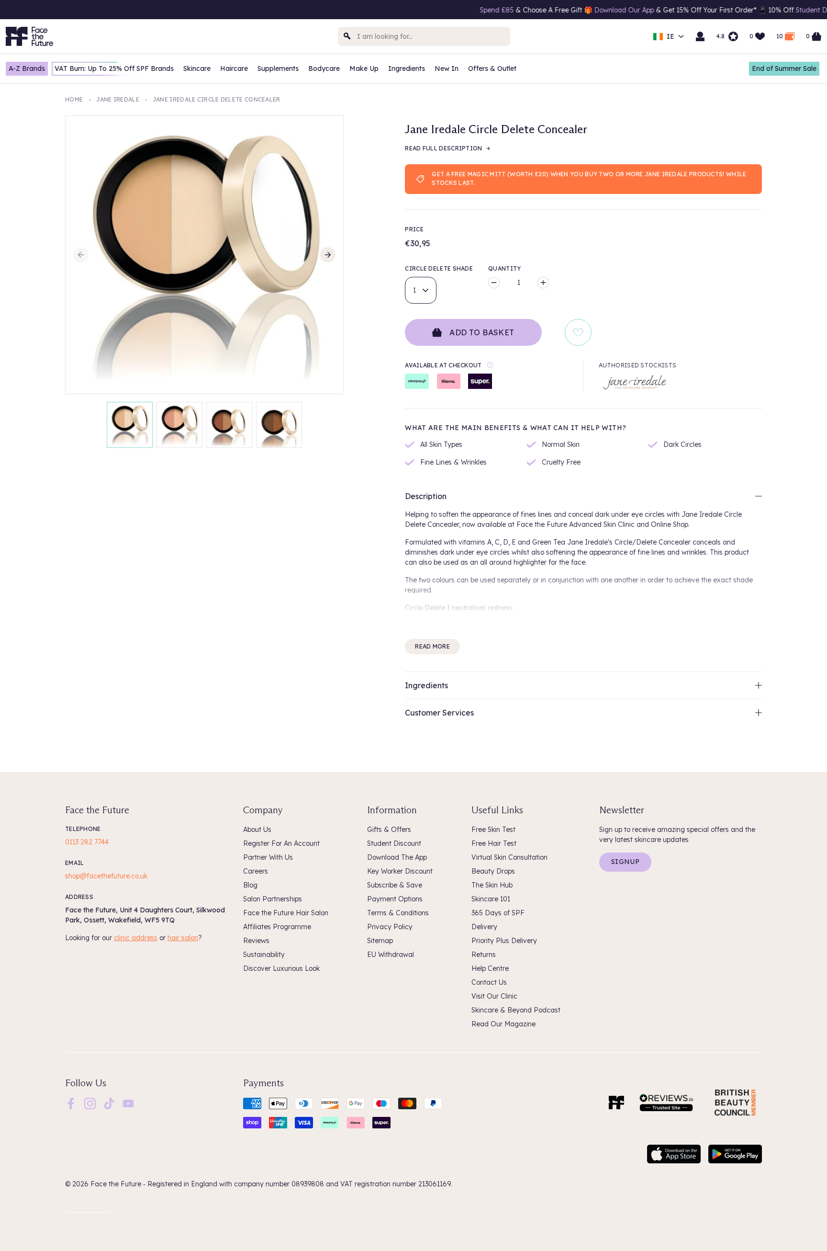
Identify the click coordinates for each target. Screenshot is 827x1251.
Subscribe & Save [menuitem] (394, 885)
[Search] (347, 36)
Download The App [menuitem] (397, 857)
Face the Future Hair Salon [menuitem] (285, 913)
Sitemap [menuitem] (380, 940)
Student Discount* (777, 10)
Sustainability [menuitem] (264, 954)
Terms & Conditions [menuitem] (398, 913)
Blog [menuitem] (250, 885)
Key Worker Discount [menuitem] (400, 871)
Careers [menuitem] (255, 871)
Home (74, 99)
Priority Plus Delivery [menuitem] (504, 940)
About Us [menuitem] (257, 829)
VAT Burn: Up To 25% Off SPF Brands (114, 68)
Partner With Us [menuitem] (268, 857)
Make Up (364, 68)
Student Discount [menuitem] (394, 843)
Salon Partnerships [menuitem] (272, 899)
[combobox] (424, 36)
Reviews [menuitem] (256, 940)
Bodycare (324, 68)
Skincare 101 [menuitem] (490, 899)
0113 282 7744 (87, 842)
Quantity (504, 268)
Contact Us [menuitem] (489, 982)
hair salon (183, 937)
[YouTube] (128, 1102)
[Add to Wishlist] (578, 332)
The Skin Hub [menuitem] (492, 885)
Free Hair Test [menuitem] (493, 843)
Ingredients (406, 68)
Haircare (234, 68)
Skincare (197, 68)
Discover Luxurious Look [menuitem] (281, 968)
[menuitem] (71, 1103)
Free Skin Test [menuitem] (493, 829)
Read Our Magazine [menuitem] (503, 1024)
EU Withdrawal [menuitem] (390, 954)
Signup (625, 861)
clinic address (135, 937)
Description (426, 496)
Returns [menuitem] (483, 954)
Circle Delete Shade (439, 268)
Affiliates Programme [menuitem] (277, 926)
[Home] (616, 1102)
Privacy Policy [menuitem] (390, 926)
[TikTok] (109, 1102)
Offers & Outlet (492, 68)
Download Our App (576, 10)
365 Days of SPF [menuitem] (498, 913)
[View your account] (700, 36)
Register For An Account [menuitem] (281, 843)
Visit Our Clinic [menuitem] (494, 996)
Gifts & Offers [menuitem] (389, 829)
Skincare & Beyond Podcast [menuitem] (515, 1010)
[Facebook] (71, 1102)
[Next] (327, 254)
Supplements (278, 68)
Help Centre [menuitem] (490, 968)
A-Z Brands (27, 68)
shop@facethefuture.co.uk (106, 876)
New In (446, 68)
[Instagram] (90, 1102)
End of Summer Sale (784, 68)
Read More (432, 646)
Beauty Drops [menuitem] (493, 871)
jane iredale (117, 99)
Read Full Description (443, 148)
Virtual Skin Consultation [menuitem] (509, 857)
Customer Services (439, 712)
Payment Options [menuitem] (395, 899)
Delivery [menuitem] (484, 926)
